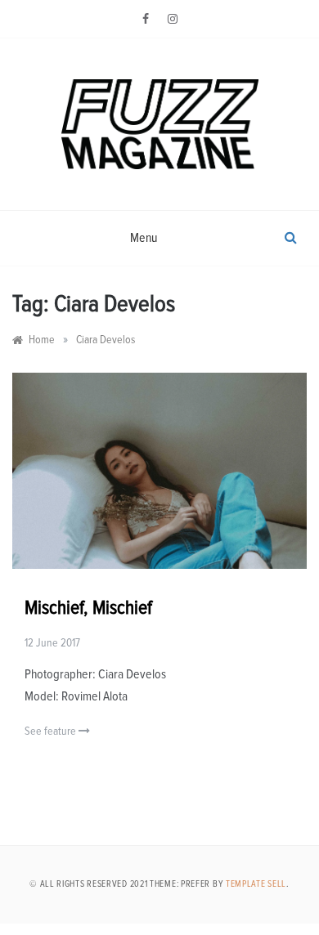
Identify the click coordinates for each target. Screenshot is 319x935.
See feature (52, 731)
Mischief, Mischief (88, 608)
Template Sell (256, 883)
